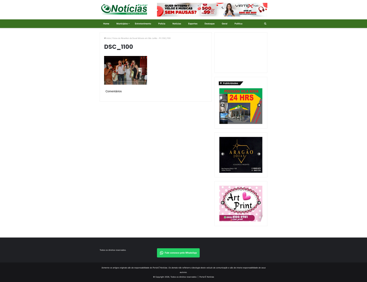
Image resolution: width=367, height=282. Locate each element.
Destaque (210, 23)
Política (238, 23)
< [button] (223, 105)
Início (108, 38)
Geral (224, 23)
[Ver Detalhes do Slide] (240, 204)
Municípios (122, 23)
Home (106, 23)
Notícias (176, 23)
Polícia (161, 23)
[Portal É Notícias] (124, 9)
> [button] (259, 105)
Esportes (192, 23)
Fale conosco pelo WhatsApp (181, 253)
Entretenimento (143, 23)
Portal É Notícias (206, 277)
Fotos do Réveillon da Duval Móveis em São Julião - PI (137, 38)
